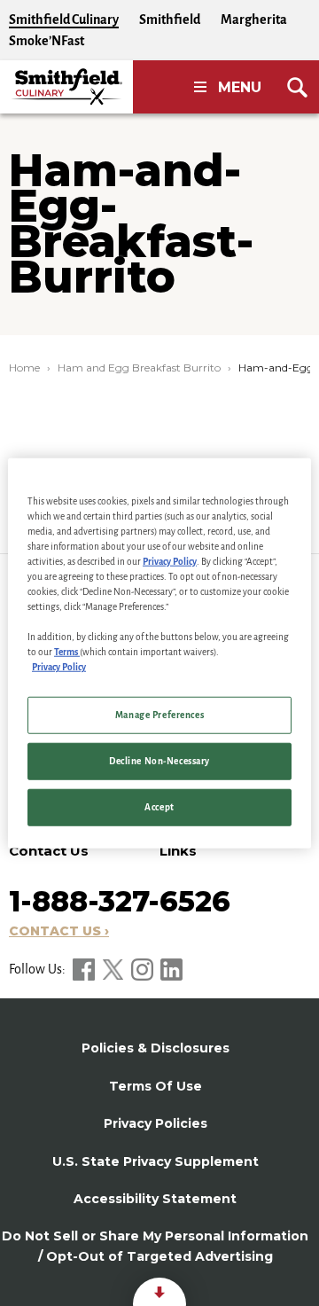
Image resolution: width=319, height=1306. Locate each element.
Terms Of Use (155, 1086)
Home (24, 367)
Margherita (254, 19)
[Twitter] (114, 969)
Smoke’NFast (46, 41)
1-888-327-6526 (119, 901)
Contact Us (49, 850)
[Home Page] (66, 86)
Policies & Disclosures (156, 1048)
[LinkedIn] (171, 969)
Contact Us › (59, 931)
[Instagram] (143, 969)
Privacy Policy (170, 561)
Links (178, 850)
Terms (67, 652)
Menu (239, 87)
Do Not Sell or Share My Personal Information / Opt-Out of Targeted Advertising (155, 1245)
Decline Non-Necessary (159, 761)
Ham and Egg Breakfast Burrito (139, 367)
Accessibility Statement (155, 1199)
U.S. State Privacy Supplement (155, 1161)
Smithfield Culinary (64, 19)
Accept (159, 807)
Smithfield (169, 19)
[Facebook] (85, 969)
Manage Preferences (159, 715)
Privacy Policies (155, 1123)
